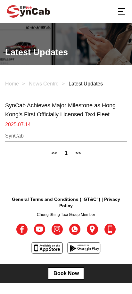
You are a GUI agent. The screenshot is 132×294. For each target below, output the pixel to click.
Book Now (66, 273)
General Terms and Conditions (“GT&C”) (56, 199)
